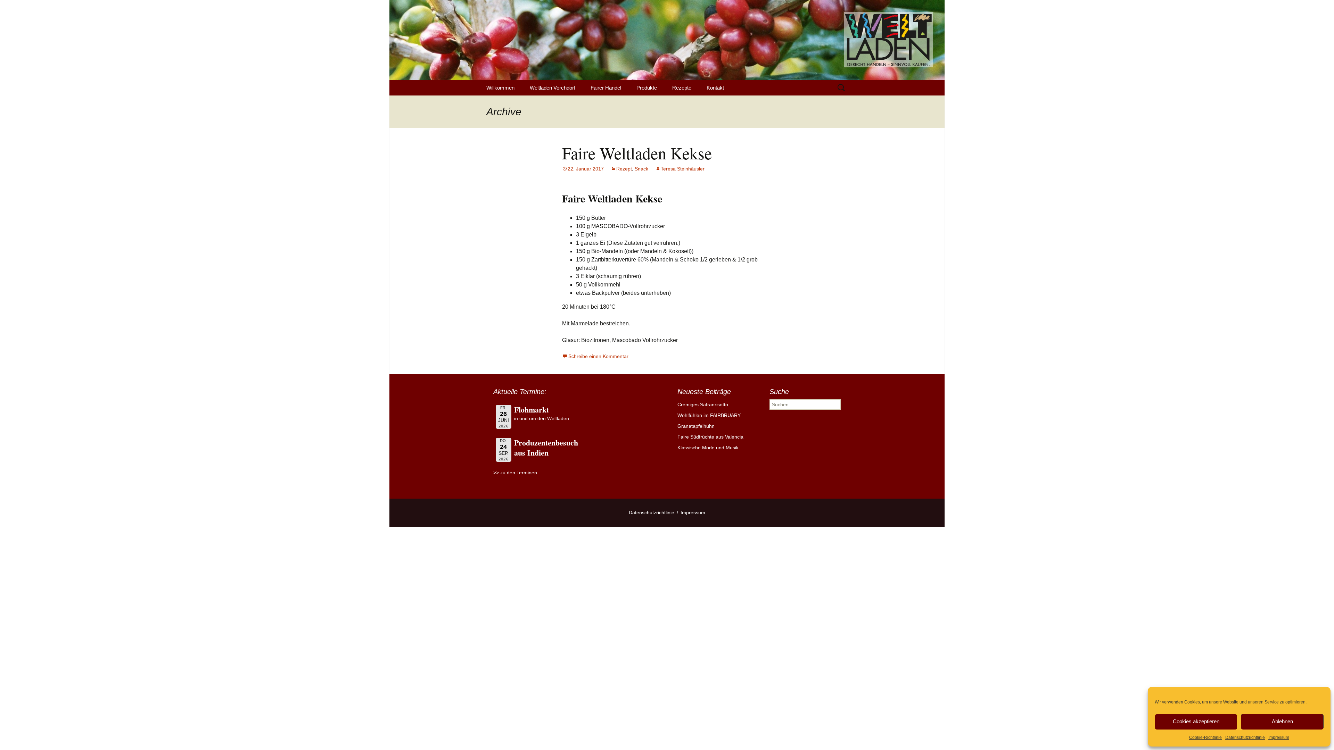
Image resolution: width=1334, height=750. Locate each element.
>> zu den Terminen (515, 472)
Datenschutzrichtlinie (1245, 737)
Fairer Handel (606, 88)
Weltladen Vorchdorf (552, 88)
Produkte (646, 88)
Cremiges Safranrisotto (702, 404)
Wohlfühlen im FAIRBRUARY (709, 415)
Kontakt (715, 88)
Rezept (624, 169)
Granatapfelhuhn (696, 426)
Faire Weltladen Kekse (637, 153)
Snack (641, 169)
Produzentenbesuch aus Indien (546, 447)
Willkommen (500, 88)
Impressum (1278, 737)
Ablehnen (1282, 721)
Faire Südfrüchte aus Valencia (710, 437)
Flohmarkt (531, 409)
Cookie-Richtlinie (1205, 737)
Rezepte (681, 88)
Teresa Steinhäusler (683, 169)
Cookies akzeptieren (1196, 721)
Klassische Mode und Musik (708, 447)
